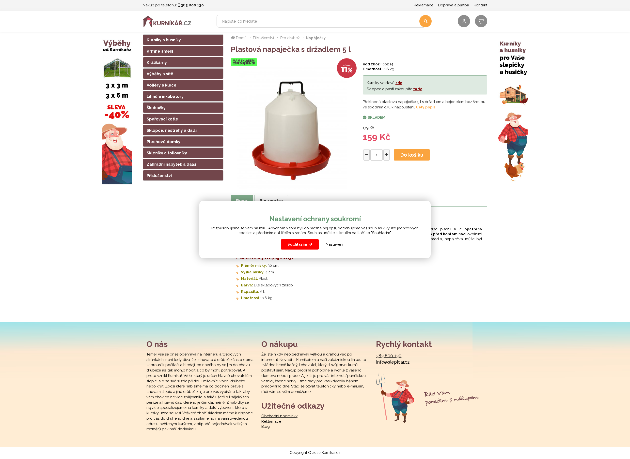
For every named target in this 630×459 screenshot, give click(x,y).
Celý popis (426, 107)
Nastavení (334, 244)
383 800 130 (388, 355)
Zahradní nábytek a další (171, 164)
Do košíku (411, 155)
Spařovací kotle (162, 119)
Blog (265, 426)
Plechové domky (163, 141)
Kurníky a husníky (164, 40)
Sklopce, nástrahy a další (172, 130)
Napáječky (316, 38)
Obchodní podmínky (279, 416)
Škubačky (156, 107)
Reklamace (423, 5)
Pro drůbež (289, 38)
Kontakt (480, 5)
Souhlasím (297, 244)
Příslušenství (159, 175)
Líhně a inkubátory (165, 96)
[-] (366, 155)
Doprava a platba (453, 5)
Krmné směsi (160, 51)
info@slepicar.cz (393, 362)
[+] (386, 155)
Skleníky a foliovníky (167, 153)
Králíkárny (157, 62)
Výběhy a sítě (160, 74)
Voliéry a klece (161, 85)
